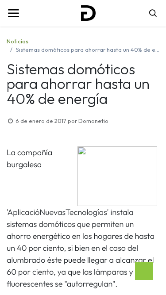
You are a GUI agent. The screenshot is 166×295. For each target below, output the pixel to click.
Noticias (17, 41)
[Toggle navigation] (13, 13)
